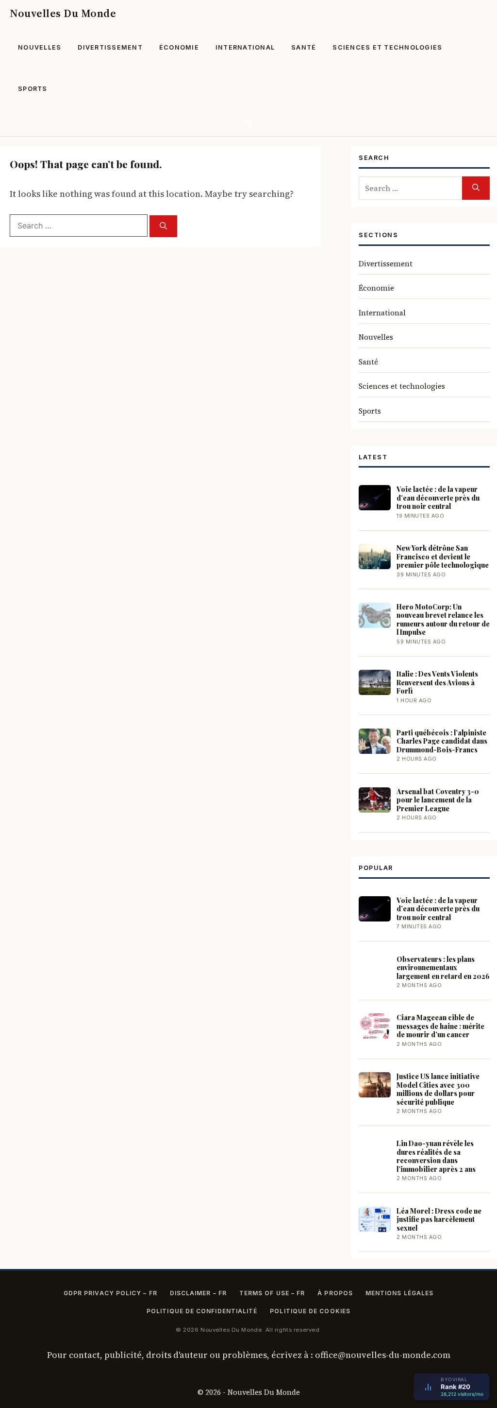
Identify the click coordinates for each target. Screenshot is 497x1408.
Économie (179, 47)
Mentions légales (399, 1293)
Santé (303, 47)
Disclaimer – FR (198, 1293)
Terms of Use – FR (272, 1293)
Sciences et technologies (387, 47)
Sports (33, 88)
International (245, 47)
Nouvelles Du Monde (63, 13)
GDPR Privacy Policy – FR (110, 1293)
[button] (248, 122)
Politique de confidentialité (202, 1311)
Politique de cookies (310, 1311)
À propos (335, 1293)
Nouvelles (39, 47)
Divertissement (110, 47)
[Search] (163, 226)
